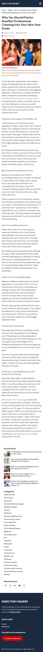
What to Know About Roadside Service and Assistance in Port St (25, 468)
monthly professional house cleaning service (20, 98)
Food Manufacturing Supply (14, 504)
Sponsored (8, 501)
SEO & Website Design (12, 528)
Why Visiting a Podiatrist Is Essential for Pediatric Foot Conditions (25, 460)
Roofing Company (10, 507)
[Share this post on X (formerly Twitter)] (10, 585)
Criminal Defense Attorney (13, 571)
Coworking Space (10, 535)
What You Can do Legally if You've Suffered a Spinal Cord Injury (23, 475)
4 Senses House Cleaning (14, 399)
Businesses (5, 627)
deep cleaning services (22, 434)
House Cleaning (9, 36)
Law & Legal (8, 498)
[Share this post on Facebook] (6, 585)
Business (7, 574)
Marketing (7, 559)
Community (8, 550)
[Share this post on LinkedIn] (15, 585)
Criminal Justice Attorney (13, 568)
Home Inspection (10, 522)
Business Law (8, 556)
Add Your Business (13, 638)
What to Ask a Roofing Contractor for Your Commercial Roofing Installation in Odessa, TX (25, 483)
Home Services (9, 495)
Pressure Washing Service (13, 516)
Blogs (10, 10)
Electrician (7, 513)
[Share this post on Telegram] (19, 585)
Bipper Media (16, 612)
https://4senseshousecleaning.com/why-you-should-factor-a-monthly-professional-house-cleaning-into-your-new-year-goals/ (21, 72)
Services (7, 510)
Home (4, 10)
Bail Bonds (7, 532)
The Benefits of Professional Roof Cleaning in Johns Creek (26, 453)
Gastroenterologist (11, 565)
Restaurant (8, 544)
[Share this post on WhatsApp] (24, 585)
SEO (5, 538)
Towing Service (9, 553)
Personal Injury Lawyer (12, 519)
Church (6, 547)
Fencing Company (10, 562)
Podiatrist (7, 541)
